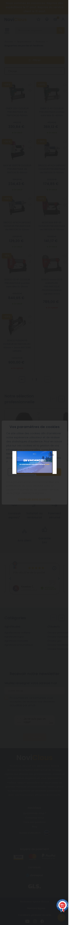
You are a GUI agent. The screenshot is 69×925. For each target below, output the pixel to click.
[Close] (53, 455)
